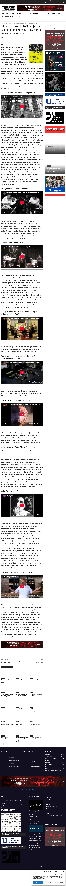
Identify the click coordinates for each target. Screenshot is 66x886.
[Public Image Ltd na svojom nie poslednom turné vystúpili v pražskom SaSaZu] (36, 703)
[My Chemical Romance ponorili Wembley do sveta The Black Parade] (22, 688)
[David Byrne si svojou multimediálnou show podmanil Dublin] (7, 732)
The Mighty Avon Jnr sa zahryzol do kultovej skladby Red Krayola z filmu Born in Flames (55, 169)
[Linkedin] (58, 3)
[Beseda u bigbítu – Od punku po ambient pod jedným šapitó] (36, 674)
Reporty (5, 23)
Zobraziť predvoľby (59, 882)
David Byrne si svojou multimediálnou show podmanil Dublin (7, 739)
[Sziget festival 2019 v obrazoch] (26, 755)
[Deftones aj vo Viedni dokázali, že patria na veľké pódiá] (22, 674)
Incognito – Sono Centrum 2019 (36, 766)
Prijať (37, 882)
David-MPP (6, 37)
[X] (62, 3)
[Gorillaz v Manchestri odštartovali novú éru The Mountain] (36, 717)
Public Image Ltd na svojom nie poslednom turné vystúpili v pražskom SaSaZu (36, 710)
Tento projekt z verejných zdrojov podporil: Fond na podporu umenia (12, 834)
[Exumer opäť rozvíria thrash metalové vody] (4, 761)
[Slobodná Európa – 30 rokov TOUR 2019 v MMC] (26, 761)
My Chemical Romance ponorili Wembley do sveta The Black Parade (21, 695)
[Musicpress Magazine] (8, 8)
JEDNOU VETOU (7, 751)
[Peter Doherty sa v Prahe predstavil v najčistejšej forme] (7, 717)
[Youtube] (64, 3)
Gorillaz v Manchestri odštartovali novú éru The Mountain (35, 724)
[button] (63, 871)
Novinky (48, 166)
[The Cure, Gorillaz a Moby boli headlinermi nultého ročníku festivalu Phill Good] (7, 688)
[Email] (20, 40)
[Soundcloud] (60, 3)
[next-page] (4, 744)
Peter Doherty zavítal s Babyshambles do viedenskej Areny (6, 681)
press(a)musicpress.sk (10, 807)
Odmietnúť (48, 882)
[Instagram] (56, 3)
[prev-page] (2, 744)
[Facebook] (55, 3)
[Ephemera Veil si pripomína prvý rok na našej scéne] (4, 768)
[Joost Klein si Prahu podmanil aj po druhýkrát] (7, 703)
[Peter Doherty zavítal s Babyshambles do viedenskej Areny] (7, 674)
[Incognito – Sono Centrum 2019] (26, 768)
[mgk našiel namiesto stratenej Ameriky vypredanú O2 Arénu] (36, 732)
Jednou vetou (50, 146)
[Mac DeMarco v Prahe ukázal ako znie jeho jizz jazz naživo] (36, 688)
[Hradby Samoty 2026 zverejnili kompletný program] (55, 144)
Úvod (2, 23)
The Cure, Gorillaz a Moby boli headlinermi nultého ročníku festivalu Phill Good (7, 695)
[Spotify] (59, 26)
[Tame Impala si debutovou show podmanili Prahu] (22, 717)
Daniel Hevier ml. (50, 172)
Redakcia (48, 151)
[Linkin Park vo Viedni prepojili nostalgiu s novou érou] (22, 703)
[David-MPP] (2, 37)
